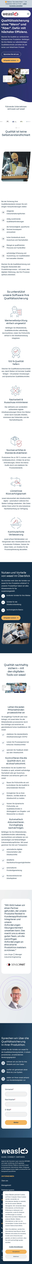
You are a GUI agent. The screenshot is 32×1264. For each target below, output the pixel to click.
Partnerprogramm (7, 1190)
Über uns (4, 1181)
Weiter (16, 1122)
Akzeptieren (16, 1251)
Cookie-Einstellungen (16, 1247)
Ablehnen (16, 1256)
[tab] (16, 127)
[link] (10, 14)
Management (6, 1185)
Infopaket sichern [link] (10, 60)
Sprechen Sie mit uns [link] (11, 54)
